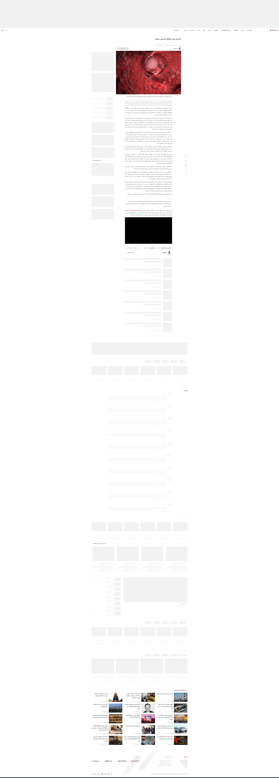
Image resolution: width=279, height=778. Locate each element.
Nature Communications (131, 211)
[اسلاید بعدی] (90, 172)
